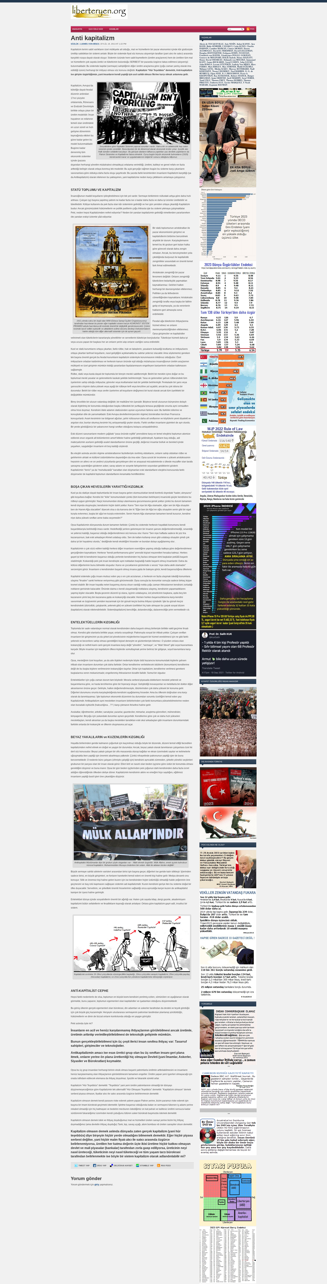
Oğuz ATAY (215, 73)
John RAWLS (205, 64)
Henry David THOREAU (211, 60)
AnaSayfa (77, 29)
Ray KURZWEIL (222, 76)
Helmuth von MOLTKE (234, 60)
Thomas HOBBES (234, 80)
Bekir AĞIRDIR (214, 46)
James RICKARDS (215, 62)
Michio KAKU (221, 69)
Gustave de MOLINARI (210, 57)
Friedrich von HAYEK (209, 55)
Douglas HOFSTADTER (210, 53)
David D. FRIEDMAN (223, 51)
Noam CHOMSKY (221, 71)
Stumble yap (146, 1166)
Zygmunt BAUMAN (218, 85)
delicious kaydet (123, 1166)
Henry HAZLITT (244, 57)
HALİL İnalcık (229, 57)
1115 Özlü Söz (96, 29)
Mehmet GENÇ (206, 69)
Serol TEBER (248, 78)
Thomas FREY (218, 80)
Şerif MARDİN (234, 78)
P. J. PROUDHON (230, 73)
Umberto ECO (216, 82)
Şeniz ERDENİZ (218, 78)
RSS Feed (166, 1166)
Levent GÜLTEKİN (222, 64)
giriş (96, 1184)
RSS (252, 29)
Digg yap (101, 1166)
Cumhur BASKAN (217, 48)
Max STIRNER (229, 67)
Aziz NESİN (230, 44)
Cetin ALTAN (240, 46)
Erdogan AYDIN (230, 53)
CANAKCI (227, 46)
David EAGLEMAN (243, 51)
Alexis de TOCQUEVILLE (211, 44)
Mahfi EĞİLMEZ (245, 67)
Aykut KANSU (243, 44)
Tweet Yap (84, 1166)
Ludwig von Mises (89, 44)
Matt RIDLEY (214, 67)
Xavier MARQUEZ (233, 82)
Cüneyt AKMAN (235, 48)
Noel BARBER (237, 71)
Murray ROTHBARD (239, 69)
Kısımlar (113, 29)
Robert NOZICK (238, 76)
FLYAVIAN (244, 53)
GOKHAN (246, 55)
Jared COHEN (232, 62)
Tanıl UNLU (204, 80)
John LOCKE (246, 62)
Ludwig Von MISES (241, 64)
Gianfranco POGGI (230, 55)
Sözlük (75, 44)
